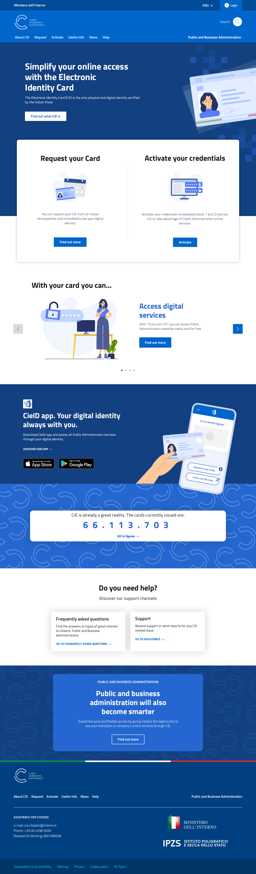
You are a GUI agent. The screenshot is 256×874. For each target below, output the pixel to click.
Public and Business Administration (214, 37)
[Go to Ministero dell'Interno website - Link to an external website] (205, 822)
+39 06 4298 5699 (37, 830)
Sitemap (63, 866)
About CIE (22, 37)
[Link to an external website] (38, 463)
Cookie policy (99, 866)
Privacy (79, 866)
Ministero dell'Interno (29, 5)
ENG (206, 5)
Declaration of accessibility (32, 866)
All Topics (120, 866)
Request (40, 37)
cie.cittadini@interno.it (40, 825)
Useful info (76, 37)
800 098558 (52, 835)
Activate (57, 37)
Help (106, 37)
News (93, 37)
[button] (237, 21)
